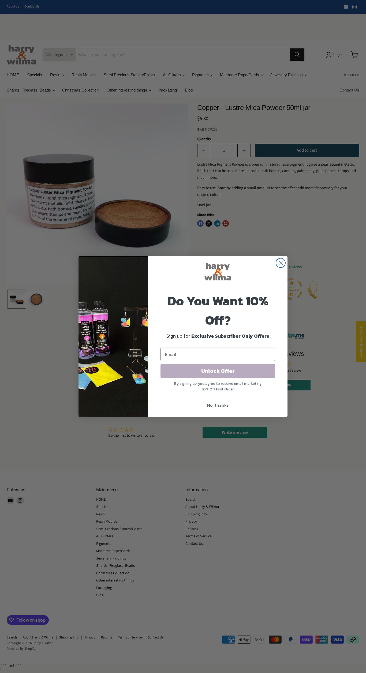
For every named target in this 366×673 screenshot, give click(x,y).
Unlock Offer (218, 371)
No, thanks (218, 405)
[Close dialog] (280, 263)
